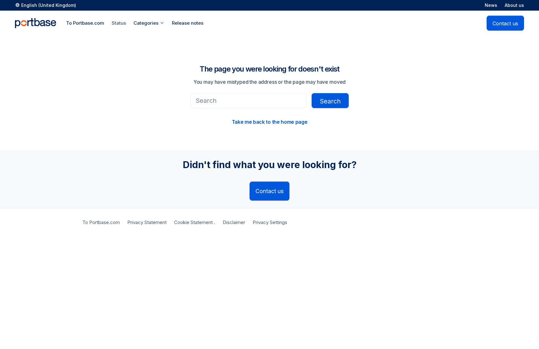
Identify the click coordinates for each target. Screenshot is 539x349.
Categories (147, 23)
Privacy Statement (147, 222)
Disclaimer (234, 222)
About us (514, 5)
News (491, 5)
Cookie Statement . (194, 222)
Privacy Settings (270, 222)
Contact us (505, 23)
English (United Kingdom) (48, 5)
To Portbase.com (101, 222)
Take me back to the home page (270, 122)
